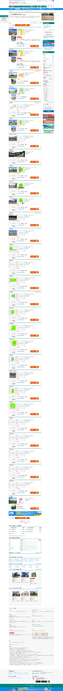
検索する (49, 111)
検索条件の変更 (45, 52)
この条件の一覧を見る (38, 569)
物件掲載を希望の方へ (33, 685)
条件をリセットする (51, 29)
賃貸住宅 (10, 6)
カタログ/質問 (43, 6)
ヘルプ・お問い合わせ (48, 685)
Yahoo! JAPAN (39, 0)
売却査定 (39, 6)
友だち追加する (36, 673)
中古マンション (20, 6)
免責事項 (38, 685)
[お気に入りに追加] (40, 46)
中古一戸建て (29, 6)
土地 (36, 6)
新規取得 (24, 2)
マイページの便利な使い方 (4, 21)
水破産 (51, 0)
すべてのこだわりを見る (50, 102)
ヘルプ (42, 0)
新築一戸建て (25, 6)
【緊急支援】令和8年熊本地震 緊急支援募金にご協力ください (17, 0)
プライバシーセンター (22, 685)
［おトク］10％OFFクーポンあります (27, 3)
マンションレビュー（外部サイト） (29, 662)
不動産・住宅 (11, 672)
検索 (53, 0)
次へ (28, 521)
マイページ (49, 37)
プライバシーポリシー (14, 685)
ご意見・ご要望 (42, 685)
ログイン (19, 3)
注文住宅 (33, 6)
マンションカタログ (11, 677)
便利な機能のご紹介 (43, 673)
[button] (10, 573)
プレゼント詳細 (15, 635)
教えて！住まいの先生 (19, 677)
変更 (52, 55)
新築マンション (15, 6)
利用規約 (27, 685)
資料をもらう (34, 46)
